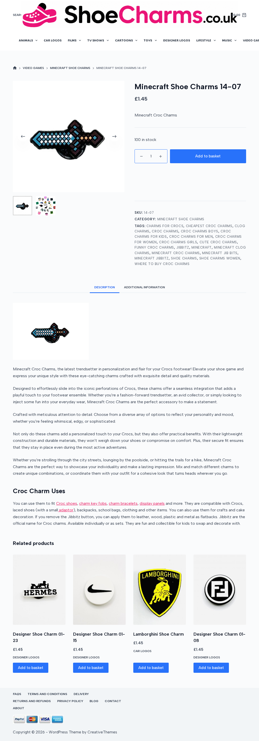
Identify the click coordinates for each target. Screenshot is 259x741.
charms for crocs (164, 226)
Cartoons (124, 40)
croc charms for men (191, 236)
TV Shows (95, 40)
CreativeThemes (102, 732)
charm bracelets (123, 503)
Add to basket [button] (30, 667)
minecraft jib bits (220, 253)
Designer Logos (176, 40)
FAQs (17, 694)
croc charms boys (199, 231)
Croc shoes (66, 503)
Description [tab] (104, 287)
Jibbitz (182, 247)
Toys (148, 40)
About (18, 708)
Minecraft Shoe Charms (181, 219)
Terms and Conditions (47, 694)
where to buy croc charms (162, 264)
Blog (94, 701)
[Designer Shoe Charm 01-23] (39, 590)
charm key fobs (93, 503)
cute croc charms (218, 242)
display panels (152, 503)
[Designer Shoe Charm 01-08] (219, 590)
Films (72, 40)
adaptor (65, 510)
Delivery (81, 694)
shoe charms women (219, 258)
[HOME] (15, 68)
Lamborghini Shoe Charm (158, 634)
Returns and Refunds (32, 701)
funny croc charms (154, 247)
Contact (113, 701)
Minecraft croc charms (176, 253)
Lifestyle (203, 40)
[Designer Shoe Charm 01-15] (99, 590)
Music (227, 40)
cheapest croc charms (209, 226)
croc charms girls (178, 242)
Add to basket (208, 156)
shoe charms (184, 258)
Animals (26, 40)
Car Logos (52, 40)
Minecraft (201, 247)
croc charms (165, 231)
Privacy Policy (70, 701)
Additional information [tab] (144, 287)
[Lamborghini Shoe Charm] (159, 590)
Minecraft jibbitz (152, 258)
